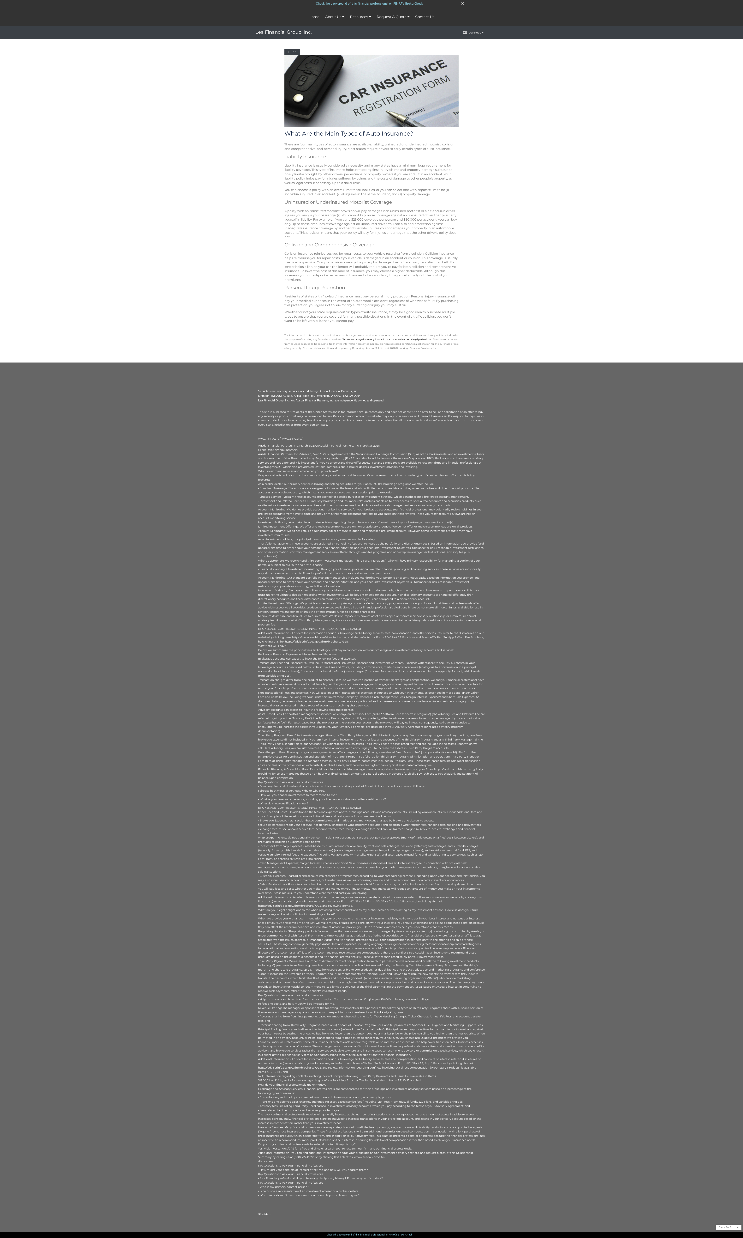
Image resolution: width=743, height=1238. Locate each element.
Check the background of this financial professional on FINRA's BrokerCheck (369, 3)
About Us (333, 17)
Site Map (264, 1214)
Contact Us (424, 17)
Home (314, 17)
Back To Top (727, 1227)
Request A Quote (392, 17)
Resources (359, 17)
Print (292, 52)
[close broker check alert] (462, 3)
